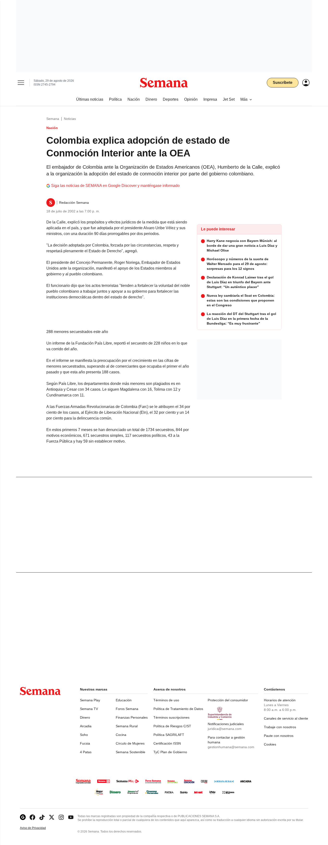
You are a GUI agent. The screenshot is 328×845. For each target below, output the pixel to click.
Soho (84, 735)
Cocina (121, 735)
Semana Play (90, 700)
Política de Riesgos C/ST (172, 726)
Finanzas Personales (132, 717)
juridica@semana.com (225, 729)
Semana (52, 119)
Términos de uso (166, 700)
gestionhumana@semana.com (231, 747)
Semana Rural (127, 726)
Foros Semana (127, 709)
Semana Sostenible (130, 752)
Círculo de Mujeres (130, 743)
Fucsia (85, 743)
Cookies (270, 744)
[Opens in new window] (32, 817)
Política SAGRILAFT (168, 735)
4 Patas (85, 752)
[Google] (23, 817)
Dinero (85, 717)
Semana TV (89, 709)
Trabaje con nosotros (280, 727)
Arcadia (85, 726)
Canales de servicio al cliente (286, 718)
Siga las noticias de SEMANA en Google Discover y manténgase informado (115, 186)
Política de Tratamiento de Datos (178, 709)
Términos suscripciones (171, 717)
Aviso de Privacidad (38, 828)
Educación (124, 700)
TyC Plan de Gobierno (170, 752)
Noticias (70, 119)
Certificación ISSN (167, 743)
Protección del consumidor (228, 700)
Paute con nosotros (278, 736)
